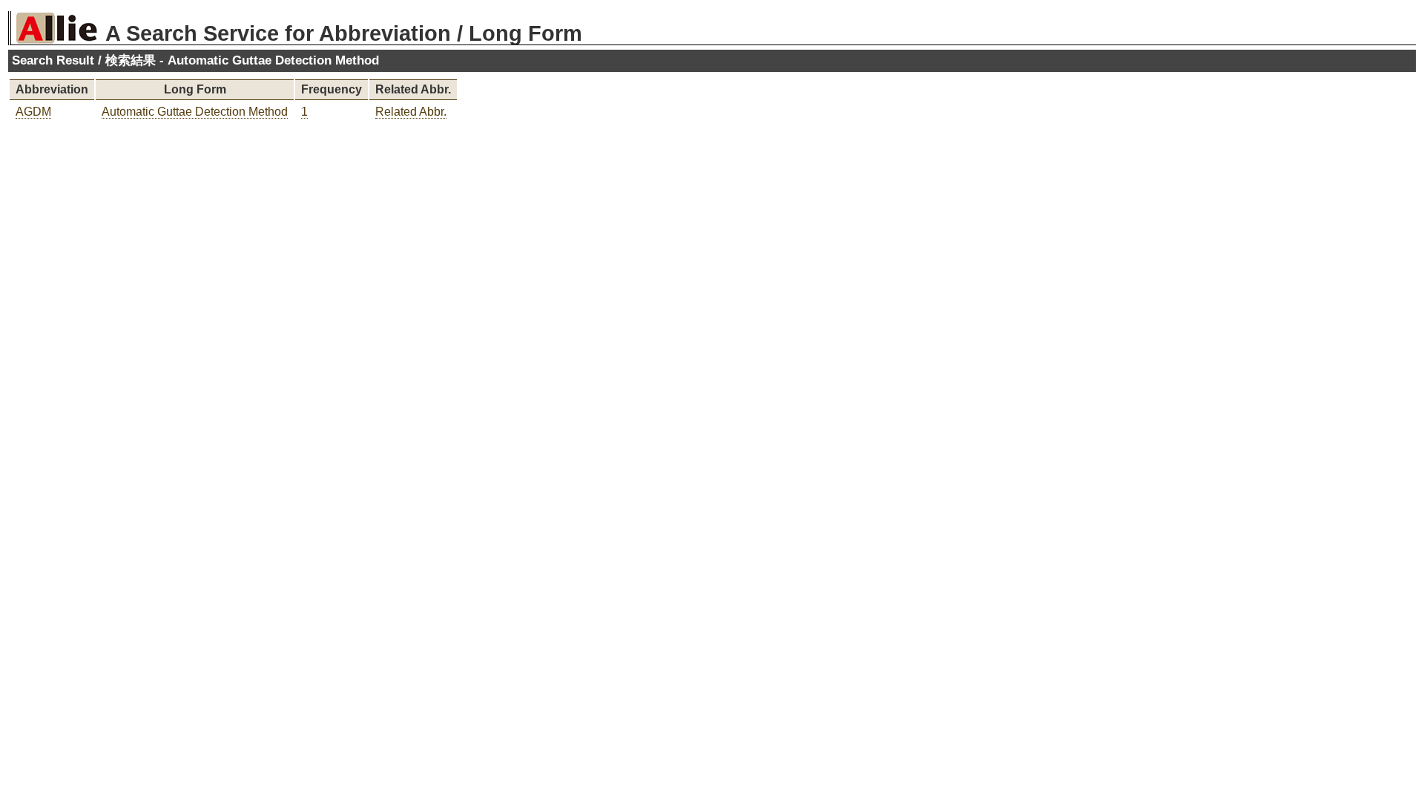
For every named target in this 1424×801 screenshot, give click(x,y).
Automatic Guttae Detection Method (195, 111)
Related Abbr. (410, 111)
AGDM (33, 111)
